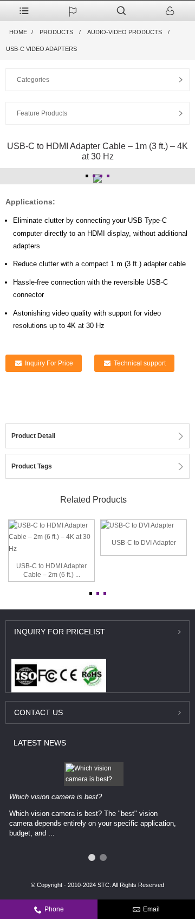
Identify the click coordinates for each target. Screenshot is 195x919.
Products (56, 32)
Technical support (140, 363)
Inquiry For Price (49, 363)
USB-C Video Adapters (41, 49)
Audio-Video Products (124, 32)
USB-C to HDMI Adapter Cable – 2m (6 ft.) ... (51, 570)
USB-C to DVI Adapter (144, 543)
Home (18, 32)
